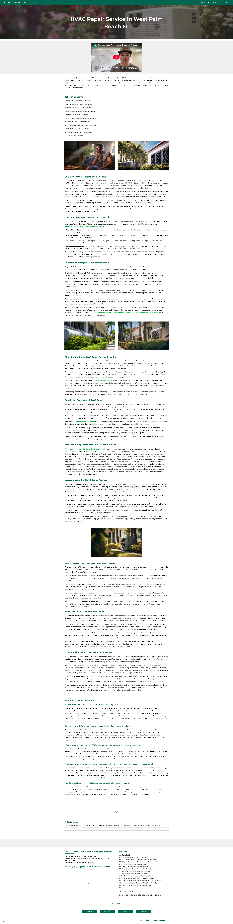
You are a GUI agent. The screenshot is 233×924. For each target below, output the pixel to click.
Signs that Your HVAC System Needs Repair (78, 104)
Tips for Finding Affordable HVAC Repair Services (80, 118)
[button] (231, 2)
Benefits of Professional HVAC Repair (76, 115)
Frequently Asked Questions (74, 135)
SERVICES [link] (211, 2)
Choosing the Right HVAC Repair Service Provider (80, 111)
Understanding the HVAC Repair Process (77, 122)
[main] (116, 22)
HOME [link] (203, 2)
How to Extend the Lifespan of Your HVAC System (80, 125)
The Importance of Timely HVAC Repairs (77, 128)
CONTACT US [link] (223, 2)
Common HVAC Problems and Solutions (77, 100)
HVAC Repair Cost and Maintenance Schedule (79, 132)
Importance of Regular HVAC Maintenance (78, 108)
